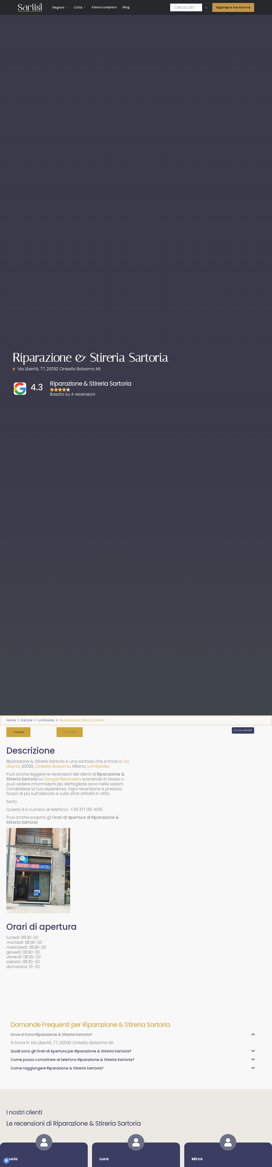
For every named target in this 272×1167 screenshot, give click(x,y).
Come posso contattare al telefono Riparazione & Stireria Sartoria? (72, 1059)
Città (78, 7)
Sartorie (27, 720)
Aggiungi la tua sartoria (233, 7)
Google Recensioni (62, 779)
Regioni (58, 7)
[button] (70, 732)
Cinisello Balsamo (53, 766)
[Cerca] (206, 7)
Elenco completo (104, 7)
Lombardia (46, 720)
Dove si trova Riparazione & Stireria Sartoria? (51, 1034)
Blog (126, 7)
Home (11, 720)
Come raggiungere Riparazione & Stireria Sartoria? (57, 1068)
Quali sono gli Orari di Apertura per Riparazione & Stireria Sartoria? (71, 1051)
